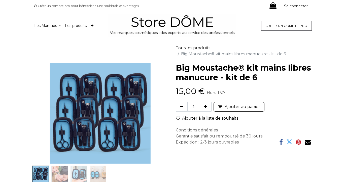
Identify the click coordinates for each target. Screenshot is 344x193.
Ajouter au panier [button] (242, 106)
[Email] (308, 142)
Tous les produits (193, 47)
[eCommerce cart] (273, 6)
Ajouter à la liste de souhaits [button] (210, 118)
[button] (42, 113)
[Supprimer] (182, 107)
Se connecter (296, 6)
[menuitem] (47, 25)
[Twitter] (289, 142)
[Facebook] (281, 142)
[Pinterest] (298, 142)
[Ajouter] (206, 107)
